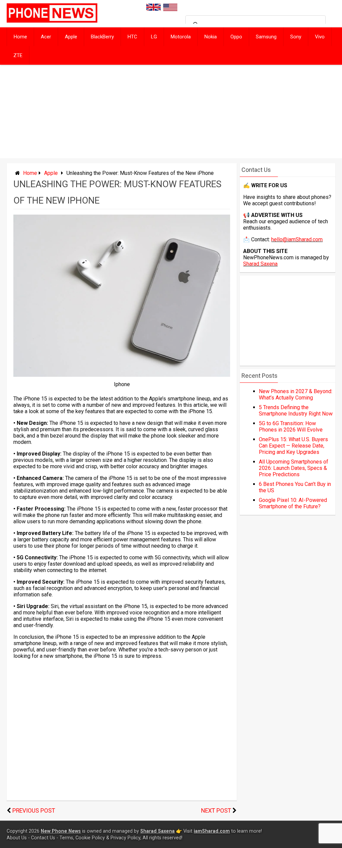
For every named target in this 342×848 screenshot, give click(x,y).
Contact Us (43, 838)
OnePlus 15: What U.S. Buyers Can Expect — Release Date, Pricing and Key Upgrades (293, 445)
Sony (295, 37)
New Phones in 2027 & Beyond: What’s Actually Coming (295, 394)
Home (20, 37)
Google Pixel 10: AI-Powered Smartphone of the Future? (293, 503)
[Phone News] (52, 21)
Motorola (181, 37)
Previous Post (33, 810)
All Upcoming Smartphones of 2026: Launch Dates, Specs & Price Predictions (293, 468)
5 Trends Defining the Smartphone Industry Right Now (296, 410)
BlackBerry (102, 37)
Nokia (210, 37)
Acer (46, 37)
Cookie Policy (90, 838)
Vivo (320, 37)
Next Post (216, 810)
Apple (71, 37)
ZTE (17, 55)
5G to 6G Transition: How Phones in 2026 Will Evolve (291, 426)
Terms (66, 838)
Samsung (266, 37)
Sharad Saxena (260, 264)
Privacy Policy (125, 838)
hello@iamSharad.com (297, 239)
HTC (132, 37)
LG (154, 37)
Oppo (236, 37)
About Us (17, 838)
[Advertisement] (171, 111)
